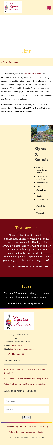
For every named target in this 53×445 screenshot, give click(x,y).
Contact (8, 426)
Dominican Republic (32, 73)
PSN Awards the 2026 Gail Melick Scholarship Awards (26, 378)
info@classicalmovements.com (22, 349)
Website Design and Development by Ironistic (26, 432)
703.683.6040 (16, 345)
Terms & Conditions (33, 426)
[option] (26, 36)
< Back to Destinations (10, 62)
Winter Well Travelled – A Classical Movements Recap (25, 384)
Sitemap (45, 426)
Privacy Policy (18, 426)
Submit (26, 417)
